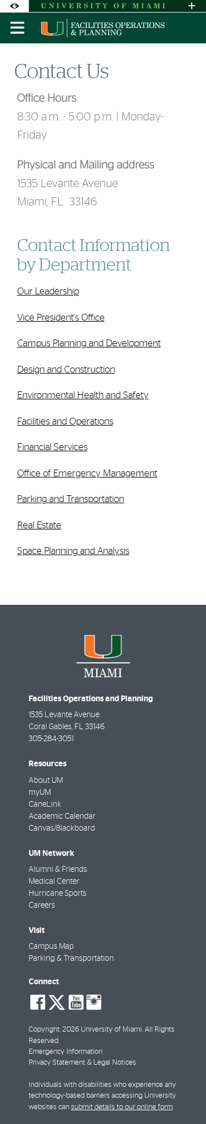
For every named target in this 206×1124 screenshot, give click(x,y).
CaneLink (45, 804)
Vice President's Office (61, 317)
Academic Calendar (62, 816)
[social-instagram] (93, 1002)
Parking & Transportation (71, 959)
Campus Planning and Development (89, 343)
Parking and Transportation (70, 499)
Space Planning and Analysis (73, 551)
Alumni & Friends (58, 870)
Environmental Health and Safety (83, 395)
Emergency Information (65, 1052)
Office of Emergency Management (87, 473)
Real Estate (39, 525)
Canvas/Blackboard (62, 828)
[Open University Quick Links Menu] (191, 6)
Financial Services (52, 447)
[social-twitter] (56, 1001)
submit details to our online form (122, 1107)
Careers (42, 905)
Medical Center (54, 882)
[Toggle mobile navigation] (18, 28)
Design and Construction (66, 369)
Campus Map (51, 947)
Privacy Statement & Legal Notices (82, 1062)
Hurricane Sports (57, 893)
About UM (46, 781)
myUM (40, 792)
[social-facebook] (37, 1002)
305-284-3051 (51, 739)
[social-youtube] (76, 1002)
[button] (181, 1092)
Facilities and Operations (65, 421)
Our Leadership (48, 291)
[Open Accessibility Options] (14, 6)
